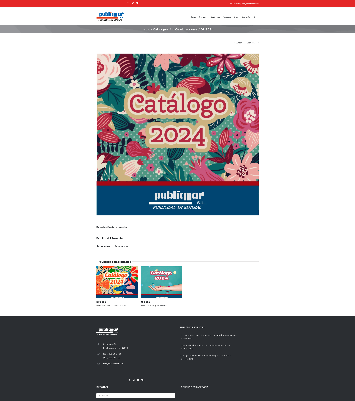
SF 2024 (145, 302)
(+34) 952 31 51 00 (111, 357)
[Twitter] (134, 380)
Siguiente (252, 43)
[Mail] (142, 380)
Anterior (240, 43)
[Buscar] (254, 17)
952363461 (235, 4)
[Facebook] (129, 380)
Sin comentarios (119, 306)
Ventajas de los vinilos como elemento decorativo (205, 345)
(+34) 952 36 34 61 (112, 354)
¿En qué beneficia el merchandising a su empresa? (206, 355)
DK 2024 (101, 302)
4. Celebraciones (120, 246)
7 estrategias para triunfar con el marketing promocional (209, 335)
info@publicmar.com (250, 4)
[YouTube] (138, 380)
